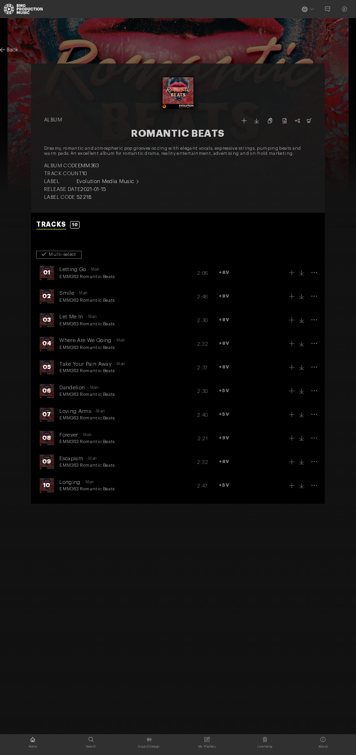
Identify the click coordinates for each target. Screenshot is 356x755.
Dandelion (72, 387)
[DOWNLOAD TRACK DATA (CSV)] (284, 121)
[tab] (58, 225)
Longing (69, 482)
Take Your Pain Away (85, 364)
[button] (224, 272)
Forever (68, 435)
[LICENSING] (309, 120)
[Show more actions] (314, 272)
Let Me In (71, 316)
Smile (66, 293)
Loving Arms (75, 411)
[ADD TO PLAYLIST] (244, 120)
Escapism (71, 458)
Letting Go (72, 269)
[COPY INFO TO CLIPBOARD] (270, 121)
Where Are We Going (85, 340)
